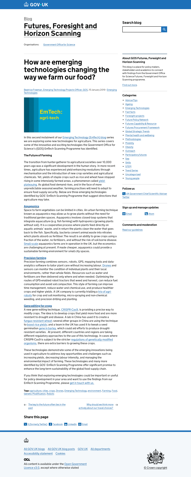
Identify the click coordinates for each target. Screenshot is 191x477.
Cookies (60, 453)
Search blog (131, 22)
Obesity (129, 147)
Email (85, 424)
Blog (28, 18)
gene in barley (47, 328)
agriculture (35, 390)
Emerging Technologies (137, 108)
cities (45, 390)
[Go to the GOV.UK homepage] (36, 4)
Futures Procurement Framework (142, 127)
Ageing (129, 104)
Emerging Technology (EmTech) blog (84, 137)
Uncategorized (133, 174)
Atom (151, 213)
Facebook (58, 424)
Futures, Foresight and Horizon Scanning (60, 29)
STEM (128, 166)
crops (52, 390)
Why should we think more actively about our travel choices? (96, 406)
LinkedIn (72, 424)
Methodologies (133, 139)
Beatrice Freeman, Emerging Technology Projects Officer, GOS (56, 89)
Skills (128, 162)
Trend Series (131, 170)
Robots (50, 393)
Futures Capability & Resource (140, 123)
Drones (106, 265)
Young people (132, 178)
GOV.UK (83, 449)
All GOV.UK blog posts (61, 449)
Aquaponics (31, 206)
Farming (106, 390)
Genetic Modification (35, 393)
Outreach (130, 150)
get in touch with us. (82, 383)
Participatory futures (136, 154)
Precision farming (35, 258)
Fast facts (130, 111)
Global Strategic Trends (137, 131)
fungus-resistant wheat (38, 320)
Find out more (129, 85)
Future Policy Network (136, 119)
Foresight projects (134, 115)
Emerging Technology (75, 390)
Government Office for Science (59, 44)
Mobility (129, 143)
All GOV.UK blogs (34, 449)
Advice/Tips (131, 100)
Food (114, 390)
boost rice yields (37, 324)
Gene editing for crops (38, 306)
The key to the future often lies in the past (47, 406)
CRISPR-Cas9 (69, 309)
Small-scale (31, 243)
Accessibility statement (38, 453)
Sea (127, 158)
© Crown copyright (155, 467)
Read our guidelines (132, 229)
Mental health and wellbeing (139, 135)
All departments (100, 449)
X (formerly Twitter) (37, 424)
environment (94, 390)
